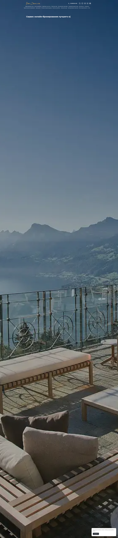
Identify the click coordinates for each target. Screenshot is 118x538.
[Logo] (33, 3)
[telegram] (85, 3)
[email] (90, 3)
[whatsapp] (82, 3)
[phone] (80, 3)
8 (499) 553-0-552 (73, 3)
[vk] (87, 3)
